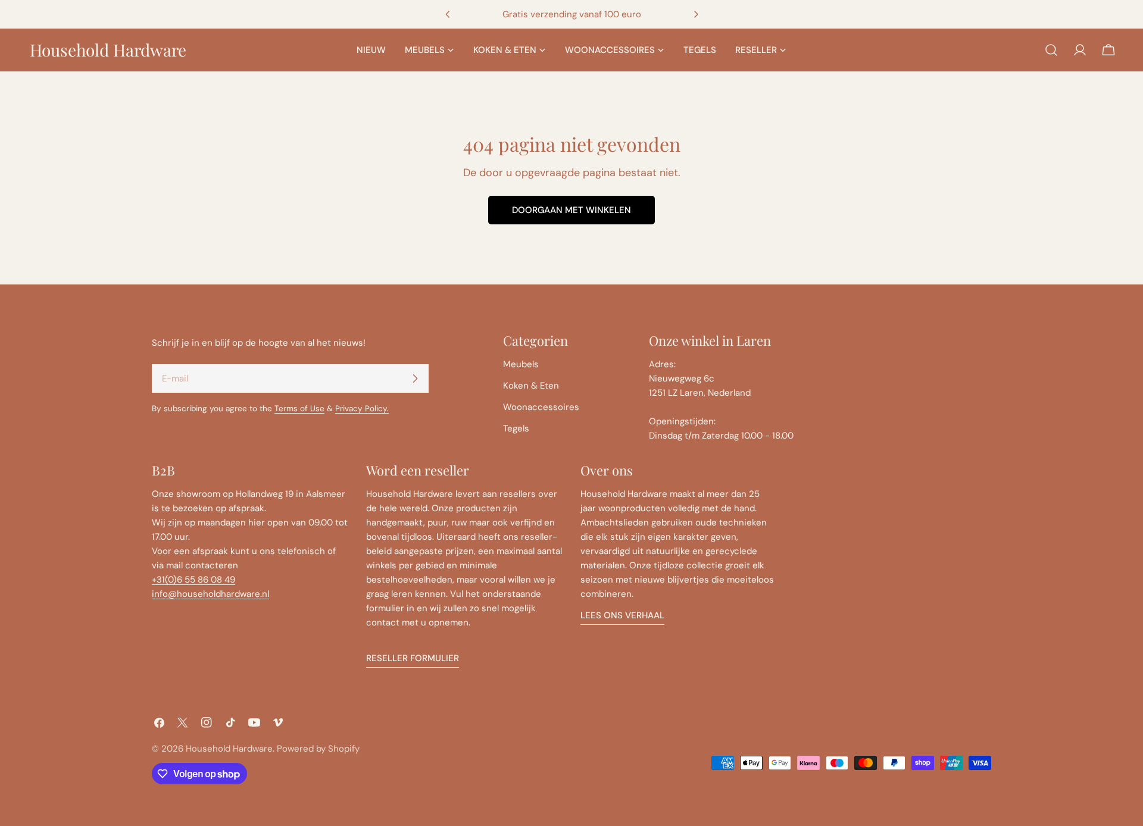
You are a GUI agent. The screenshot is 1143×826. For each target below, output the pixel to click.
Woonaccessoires (541, 407)
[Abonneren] (414, 378)
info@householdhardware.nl (210, 594)
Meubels (521, 364)
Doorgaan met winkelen (571, 210)
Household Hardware (108, 50)
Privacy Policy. (362, 408)
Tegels (516, 428)
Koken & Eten (531, 386)
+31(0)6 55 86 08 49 (193, 580)
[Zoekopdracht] (1051, 50)
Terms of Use (299, 408)
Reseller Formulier (412, 658)
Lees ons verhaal (622, 615)
